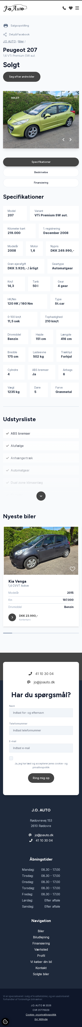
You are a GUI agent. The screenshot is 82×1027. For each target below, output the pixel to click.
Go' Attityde (41, 1019)
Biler (21, 41)
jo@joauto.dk (44, 682)
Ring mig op (41, 778)
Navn (12, 706)
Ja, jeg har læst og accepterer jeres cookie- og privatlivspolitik (41, 765)
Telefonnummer (18, 723)
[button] (64, 139)
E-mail (12, 741)
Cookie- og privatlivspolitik (41, 1014)
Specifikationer (41, 162)
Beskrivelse (41, 172)
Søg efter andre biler (21, 76)
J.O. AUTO (9, 41)
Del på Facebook (19, 34)
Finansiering (41, 182)
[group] (41, 119)
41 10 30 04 (44, 674)
